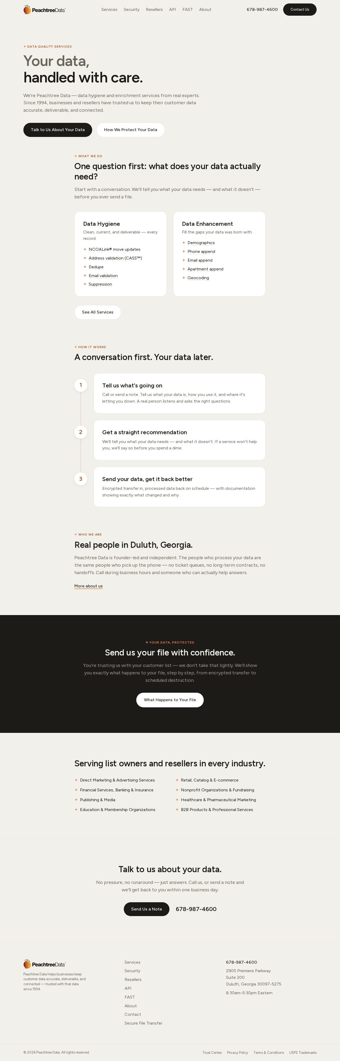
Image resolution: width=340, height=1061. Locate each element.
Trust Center (212, 1053)
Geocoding (198, 277)
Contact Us (300, 9)
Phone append (201, 251)
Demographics (201, 242)
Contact (133, 1014)
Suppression (100, 284)
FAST (187, 9)
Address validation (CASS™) (115, 258)
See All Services (97, 312)
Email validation (103, 275)
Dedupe (96, 266)
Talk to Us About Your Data (58, 129)
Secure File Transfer (143, 1023)
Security (131, 9)
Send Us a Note (146, 909)
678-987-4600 (262, 9)
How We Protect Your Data (130, 129)
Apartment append (205, 268)
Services (109, 9)
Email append (200, 260)
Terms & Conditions (268, 1053)
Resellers (154, 9)
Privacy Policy (237, 1053)
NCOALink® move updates (115, 249)
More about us (88, 585)
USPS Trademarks (303, 1053)
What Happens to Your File (170, 699)
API (172, 9)
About (205, 9)
